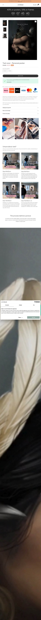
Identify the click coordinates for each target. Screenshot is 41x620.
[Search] (34, 5)
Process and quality (6, 113)
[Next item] (40, 128)
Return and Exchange (6, 110)
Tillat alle (33, 317)
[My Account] (36, 5)
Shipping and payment (7, 107)
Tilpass (19, 317)
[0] (37, 5)
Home (3, 18)
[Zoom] (35, 21)
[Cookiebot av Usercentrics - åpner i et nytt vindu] (35, 302)
